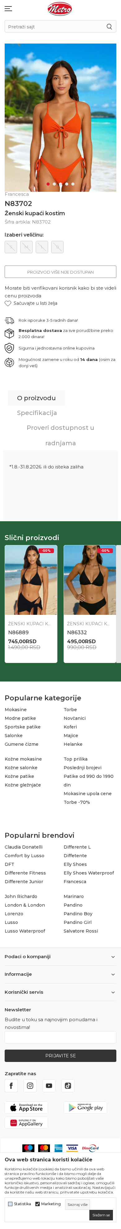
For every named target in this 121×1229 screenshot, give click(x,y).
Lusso (11, 922)
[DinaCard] (90, 1148)
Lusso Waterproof (25, 931)
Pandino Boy (78, 914)
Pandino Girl (78, 922)
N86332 (77, 632)
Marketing (51, 1204)
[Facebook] (11, 1086)
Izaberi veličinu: (24, 235)
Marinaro (74, 896)
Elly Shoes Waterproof (89, 873)
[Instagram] (30, 1086)
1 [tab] (48, 184)
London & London (25, 905)
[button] (31, 303)
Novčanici (75, 718)
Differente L (77, 847)
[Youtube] (49, 1086)
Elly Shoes (75, 864)
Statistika (22, 1204)
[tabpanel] (60, 118)
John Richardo (21, 896)
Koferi (70, 727)
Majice (71, 735)
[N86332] (90, 579)
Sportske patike (23, 727)
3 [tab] (60, 184)
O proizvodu (36, 398)
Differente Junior (24, 881)
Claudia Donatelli (24, 847)
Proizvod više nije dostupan (60, 272)
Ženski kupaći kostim (35, 213)
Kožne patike (19, 776)
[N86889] (31, 579)
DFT (9, 864)
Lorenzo (14, 914)
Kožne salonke (21, 767)
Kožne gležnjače (23, 785)
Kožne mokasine (23, 759)
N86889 (18, 632)
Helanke (73, 744)
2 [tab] (54, 184)
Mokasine (16, 709)
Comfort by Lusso (24, 855)
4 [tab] (66, 184)
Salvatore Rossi (81, 931)
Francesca (75, 881)
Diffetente (75, 855)
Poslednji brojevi (82, 767)
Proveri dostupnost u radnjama (60, 435)
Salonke (14, 735)
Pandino (73, 905)
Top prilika (75, 759)
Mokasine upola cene (88, 793)
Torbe (70, 709)
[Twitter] (68, 1086)
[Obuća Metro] (59, 8)
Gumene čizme (21, 744)
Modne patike (20, 718)
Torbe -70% (77, 802)
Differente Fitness (25, 873)
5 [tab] (72, 184)
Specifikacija (37, 413)
